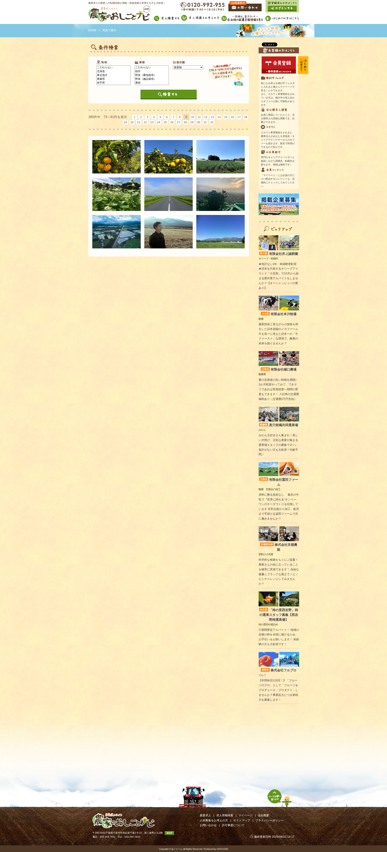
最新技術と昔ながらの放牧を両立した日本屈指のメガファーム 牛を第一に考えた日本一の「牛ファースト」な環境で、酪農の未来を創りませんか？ (278, 334)
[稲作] (152, 71)
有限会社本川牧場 (279, 314)
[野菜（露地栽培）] (152, 75)
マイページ (245, 815)
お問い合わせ (208, 825)
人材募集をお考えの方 (214, 820)
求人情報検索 (224, 815)
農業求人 (205, 815)
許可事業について (233, 825)
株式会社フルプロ (279, 670)
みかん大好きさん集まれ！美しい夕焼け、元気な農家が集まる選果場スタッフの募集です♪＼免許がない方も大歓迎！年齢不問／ (278, 445)
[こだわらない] (113, 68)
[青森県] (113, 79)
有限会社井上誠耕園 (279, 253)
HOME (92, 30)
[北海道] (113, 71)
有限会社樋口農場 (279, 369)
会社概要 (263, 815)
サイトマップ (241, 820)
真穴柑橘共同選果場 (279, 425)
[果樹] (152, 83)
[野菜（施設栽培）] (152, 79)
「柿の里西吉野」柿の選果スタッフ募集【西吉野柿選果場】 (278, 614)
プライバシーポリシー (269, 820)
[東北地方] (113, 75)
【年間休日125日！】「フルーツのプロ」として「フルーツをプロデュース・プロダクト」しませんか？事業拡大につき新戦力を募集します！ (278, 690)
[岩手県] (113, 83)
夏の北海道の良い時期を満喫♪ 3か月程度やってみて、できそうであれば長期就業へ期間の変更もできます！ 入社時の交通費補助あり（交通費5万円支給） (279, 389)
